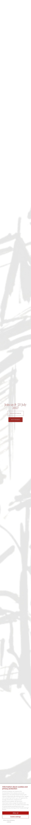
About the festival (15, 413)
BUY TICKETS (15, 419)
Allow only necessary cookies (9, 821)
